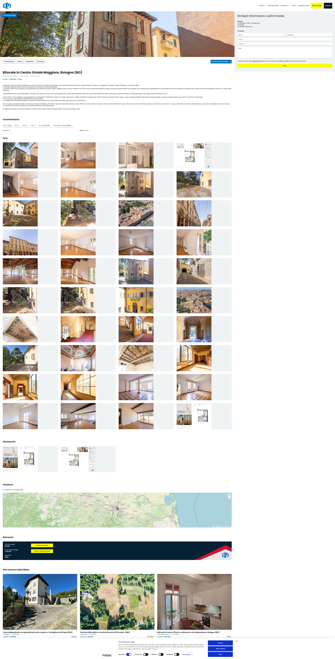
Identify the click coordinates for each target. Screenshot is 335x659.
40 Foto (20, 61)
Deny (220, 654)
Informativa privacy (258, 61)
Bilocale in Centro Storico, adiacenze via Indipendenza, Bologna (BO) (188, 632)
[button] (117, 508)
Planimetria (30, 61)
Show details (186, 654)
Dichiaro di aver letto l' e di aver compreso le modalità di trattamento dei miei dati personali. (272, 61)
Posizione (40, 61)
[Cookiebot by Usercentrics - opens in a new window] (107, 655)
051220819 (240, 25)
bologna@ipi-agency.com (245, 26)
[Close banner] (236, 641)
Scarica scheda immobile (220, 61)
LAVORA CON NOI (303, 5)
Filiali (294, 5)
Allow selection (220, 648)
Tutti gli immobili (10, 15)
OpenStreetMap (221, 526)
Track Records (273, 5)
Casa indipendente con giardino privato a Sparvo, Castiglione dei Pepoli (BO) (37, 632)
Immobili (328, 5)
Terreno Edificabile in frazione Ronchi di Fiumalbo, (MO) (105, 632)
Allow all (220, 643)
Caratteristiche (9, 61)
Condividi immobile (42, 545)
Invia (284, 66)
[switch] (145, 654)
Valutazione (316, 5)
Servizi (261, 5)
